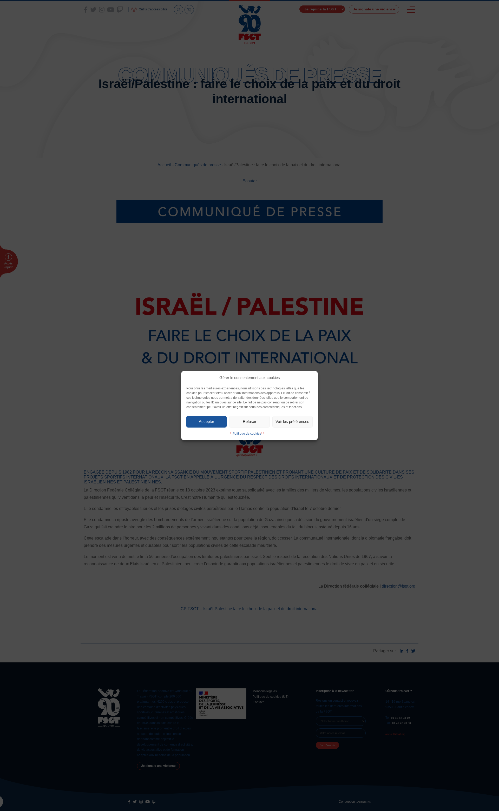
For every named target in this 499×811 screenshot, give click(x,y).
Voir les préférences (292, 421)
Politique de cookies (247, 433)
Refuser (249, 421)
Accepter (206, 421)
